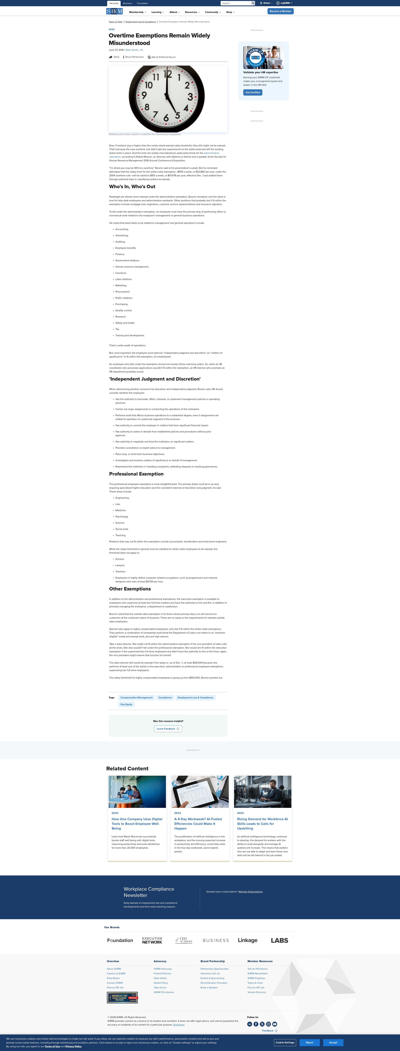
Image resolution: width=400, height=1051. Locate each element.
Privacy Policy (73, 1046)
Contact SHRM (115, 983)
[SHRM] (114, 11)
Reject (309, 1042)
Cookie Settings (285, 1042)
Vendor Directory (257, 992)
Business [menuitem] (127, 3)
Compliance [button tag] (165, 697)
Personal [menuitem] (114, 3)
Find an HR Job (256, 987)
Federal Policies (162, 973)
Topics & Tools (255, 983)
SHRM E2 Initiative (164, 992)
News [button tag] (112, 29)
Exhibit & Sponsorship (212, 978)
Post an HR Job (115, 987)
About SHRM (114, 969)
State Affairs (160, 978)
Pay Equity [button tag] (126, 704)
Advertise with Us (210, 973)
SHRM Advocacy (163, 969)
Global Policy (161, 983)
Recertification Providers (214, 983)
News (115, 813)
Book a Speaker (209, 987)
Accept (333, 1042)
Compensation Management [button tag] (136, 697)
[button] (281, 11)
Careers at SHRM (116, 973)
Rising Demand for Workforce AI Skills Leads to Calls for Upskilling (262, 824)
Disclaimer (179, 1025)
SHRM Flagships (256, 978)
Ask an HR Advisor (258, 969)
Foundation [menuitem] (142, 3)
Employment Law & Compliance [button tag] (195, 697)
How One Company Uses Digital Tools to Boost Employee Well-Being (137, 824)
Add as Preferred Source (164, 57)
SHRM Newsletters (258, 973)
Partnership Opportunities (215, 969)
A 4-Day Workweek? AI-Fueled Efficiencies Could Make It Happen (198, 824)
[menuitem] (267, 3)
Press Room (113, 978)
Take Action (160, 987)
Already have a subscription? (221, 891)
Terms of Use (52, 1046)
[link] (115, 21)
